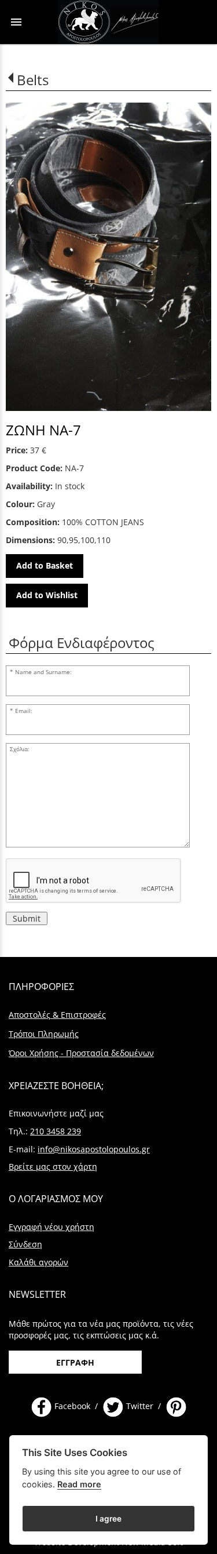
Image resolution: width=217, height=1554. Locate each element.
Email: (23, 711)
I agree (108, 1518)
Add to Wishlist (47, 595)
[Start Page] (108, 22)
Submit (27, 918)
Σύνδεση (25, 1244)
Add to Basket (44, 565)
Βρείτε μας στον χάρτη (53, 1166)
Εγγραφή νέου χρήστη (51, 1226)
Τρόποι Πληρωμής (44, 1033)
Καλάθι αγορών (38, 1262)
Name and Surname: (43, 672)
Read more (79, 1484)
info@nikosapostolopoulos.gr (94, 1149)
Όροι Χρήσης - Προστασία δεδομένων (81, 1052)
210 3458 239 (55, 1131)
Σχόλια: (20, 749)
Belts (33, 79)
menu (16, 22)
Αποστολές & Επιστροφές (57, 1014)
